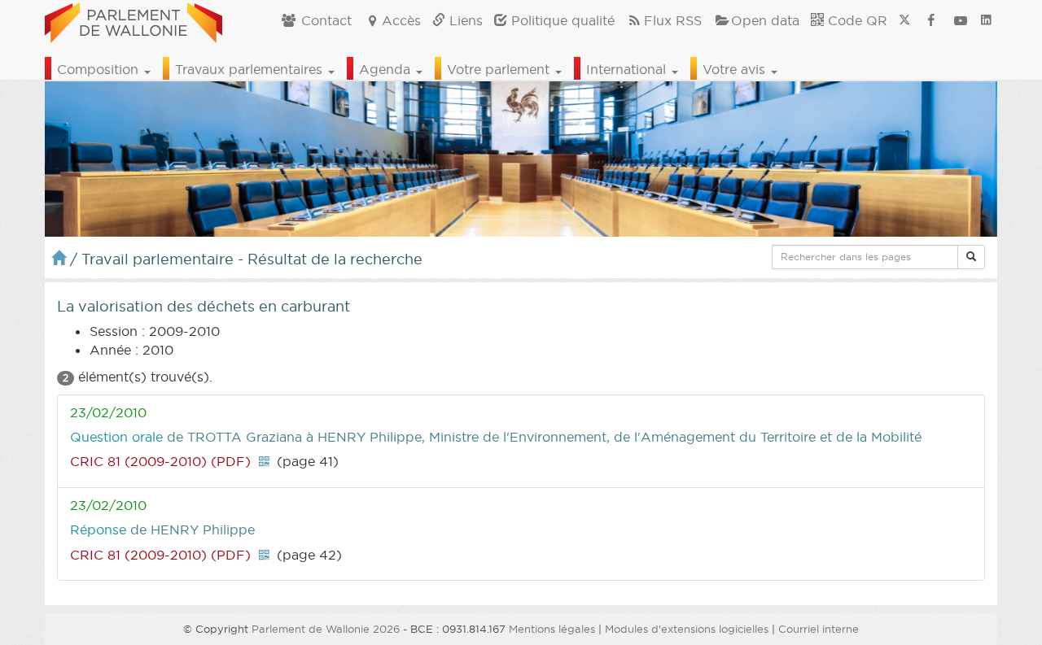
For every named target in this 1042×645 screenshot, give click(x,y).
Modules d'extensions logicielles (686, 628)
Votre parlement (500, 69)
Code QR (855, 20)
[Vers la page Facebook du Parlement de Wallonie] (931, 20)
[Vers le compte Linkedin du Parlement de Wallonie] (986, 20)
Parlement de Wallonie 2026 (326, 628)
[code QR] (264, 461)
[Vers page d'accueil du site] (133, 20)
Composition (99, 69)
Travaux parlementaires (250, 69)
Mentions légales (552, 628)
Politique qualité (561, 20)
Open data (765, 20)
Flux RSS (673, 20)
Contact (324, 20)
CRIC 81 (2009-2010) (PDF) (160, 461)
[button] (971, 257)
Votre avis (736, 69)
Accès (401, 20)
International (628, 69)
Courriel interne (818, 628)
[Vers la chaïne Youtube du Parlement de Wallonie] (960, 20)
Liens (464, 20)
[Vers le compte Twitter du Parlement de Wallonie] (904, 20)
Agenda (386, 69)
